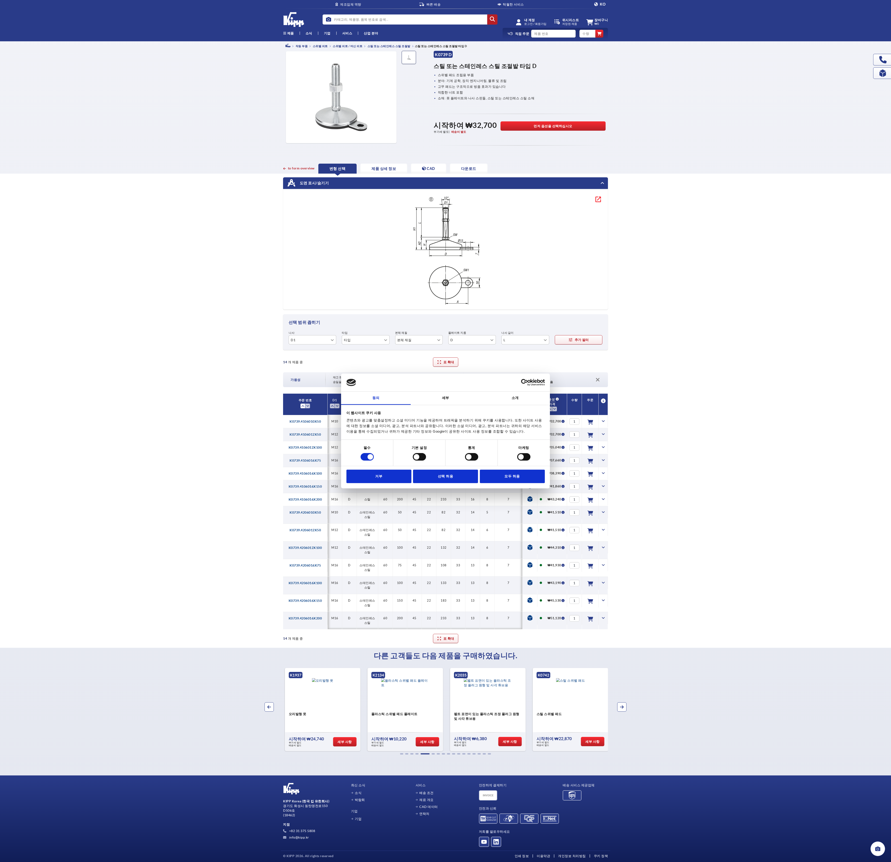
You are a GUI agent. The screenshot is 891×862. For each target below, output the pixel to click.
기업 (327, 33)
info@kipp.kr (298, 837)
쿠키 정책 (601, 856)
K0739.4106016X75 (305, 460)
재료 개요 (426, 800)
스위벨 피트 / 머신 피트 (347, 46)
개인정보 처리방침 (572, 856)
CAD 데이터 (428, 807)
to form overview (301, 168)
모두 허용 (512, 476)
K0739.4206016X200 (305, 618)
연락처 (424, 814)
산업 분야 (371, 33)
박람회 (360, 800)
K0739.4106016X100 (305, 473)
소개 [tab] (515, 398)
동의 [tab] (376, 398)
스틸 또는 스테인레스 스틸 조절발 (388, 46)
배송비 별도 (458, 131)
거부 (378, 476)
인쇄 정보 (522, 856)
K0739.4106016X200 (305, 499)
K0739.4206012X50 (305, 530)
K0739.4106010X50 (305, 421)
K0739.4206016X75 (305, 565)
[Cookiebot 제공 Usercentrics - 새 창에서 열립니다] (524, 382)
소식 (358, 793)
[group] (321, 709)
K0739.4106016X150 (305, 486)
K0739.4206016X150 (305, 601)
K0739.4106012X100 (305, 447)
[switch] (419, 457)
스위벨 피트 (320, 46)
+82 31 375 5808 (301, 831)
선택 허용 (445, 476)
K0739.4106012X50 (305, 434)
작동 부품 (301, 46)
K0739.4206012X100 (305, 548)
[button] (401, 754)
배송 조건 (426, 793)
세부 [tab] (445, 398)
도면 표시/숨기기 (314, 183)
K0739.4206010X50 (305, 512)
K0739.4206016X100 (305, 583)
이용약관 (543, 856)
